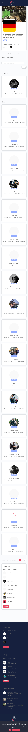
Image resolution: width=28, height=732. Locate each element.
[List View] (25, 67)
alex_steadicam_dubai (12, 692)
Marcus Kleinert (14, 312)
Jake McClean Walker (12, 585)
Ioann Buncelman (14, 454)
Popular (15, 569)
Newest (5, 569)
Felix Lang (9, 593)
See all (6, 606)
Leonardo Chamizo (14, 407)
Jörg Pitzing (14, 144)
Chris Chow (9, 601)
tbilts (8, 698)
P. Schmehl (14, 359)
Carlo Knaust (14, 287)
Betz (8, 662)
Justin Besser (10, 573)
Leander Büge (14, 335)
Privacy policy (16, 729)
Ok (10, 729)
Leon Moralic (14, 92)
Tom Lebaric (10, 703)
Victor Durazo (10, 577)
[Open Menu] (2, 3)
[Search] (3, 63)
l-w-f (14, 120)
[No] (26, 726)
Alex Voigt (18, 693)
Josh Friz (14, 215)
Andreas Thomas (14, 192)
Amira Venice (14, 168)
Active (9, 569)
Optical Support (11, 675)
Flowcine (9, 666)
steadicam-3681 (14, 263)
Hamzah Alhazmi (11, 597)
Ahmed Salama (14, 502)
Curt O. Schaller (10, 693)
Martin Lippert (14, 239)
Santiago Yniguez (14, 478)
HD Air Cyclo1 (10, 671)
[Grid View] (23, 67)
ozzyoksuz (14, 525)
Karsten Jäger (14, 430)
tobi (14, 383)
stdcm (14, 549)
